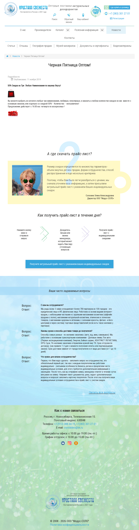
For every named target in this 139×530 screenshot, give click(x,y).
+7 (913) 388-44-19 (64, 424)
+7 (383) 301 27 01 (119, 13)
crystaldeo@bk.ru (73, 427)
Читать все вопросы (102, 392)
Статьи (11, 45)
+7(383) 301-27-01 (86, 424)
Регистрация (118, 18)
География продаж (42, 45)
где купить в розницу (119, 7)
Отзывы (23, 45)
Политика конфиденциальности (69, 524)
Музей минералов (65, 45)
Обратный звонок (68, 20)
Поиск (54, 19)
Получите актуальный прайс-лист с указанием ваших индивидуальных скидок (69, 264)
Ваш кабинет (83, 19)
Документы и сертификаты (94, 45)
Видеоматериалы (122, 45)
